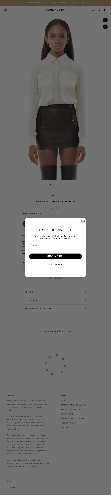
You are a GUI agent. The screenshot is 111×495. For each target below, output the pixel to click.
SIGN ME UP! (55, 256)
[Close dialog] (83, 220)
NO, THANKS (55, 264)
